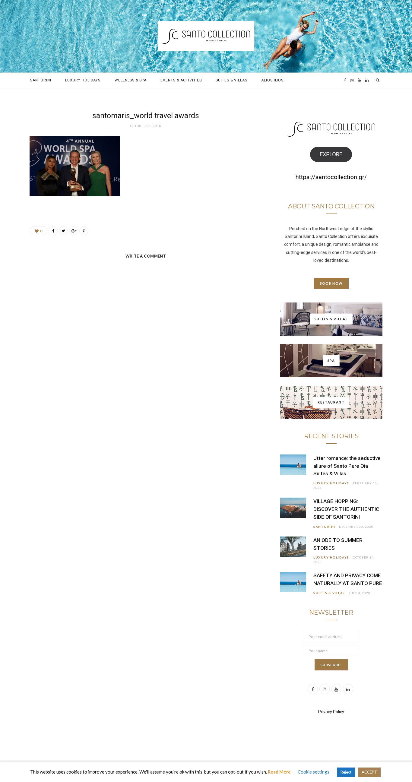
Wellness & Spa (131, 80)
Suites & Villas (231, 80)
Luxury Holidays (82, 80)
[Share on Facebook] (53, 230)
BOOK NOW (331, 283)
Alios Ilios (272, 80)
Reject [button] (346, 772)
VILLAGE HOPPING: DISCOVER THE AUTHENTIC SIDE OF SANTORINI (346, 509)
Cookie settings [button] (313, 771)
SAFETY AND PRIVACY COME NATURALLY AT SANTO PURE (347, 579)
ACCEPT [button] (369, 772)
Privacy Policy (331, 711)
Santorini (40, 80)
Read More (279, 771)
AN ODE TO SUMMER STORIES (338, 544)
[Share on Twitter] (63, 230)
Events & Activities (180, 80)
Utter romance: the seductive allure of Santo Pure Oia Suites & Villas (347, 466)
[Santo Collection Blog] (206, 36)
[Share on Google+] (73, 230)
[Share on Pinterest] (83, 230)
